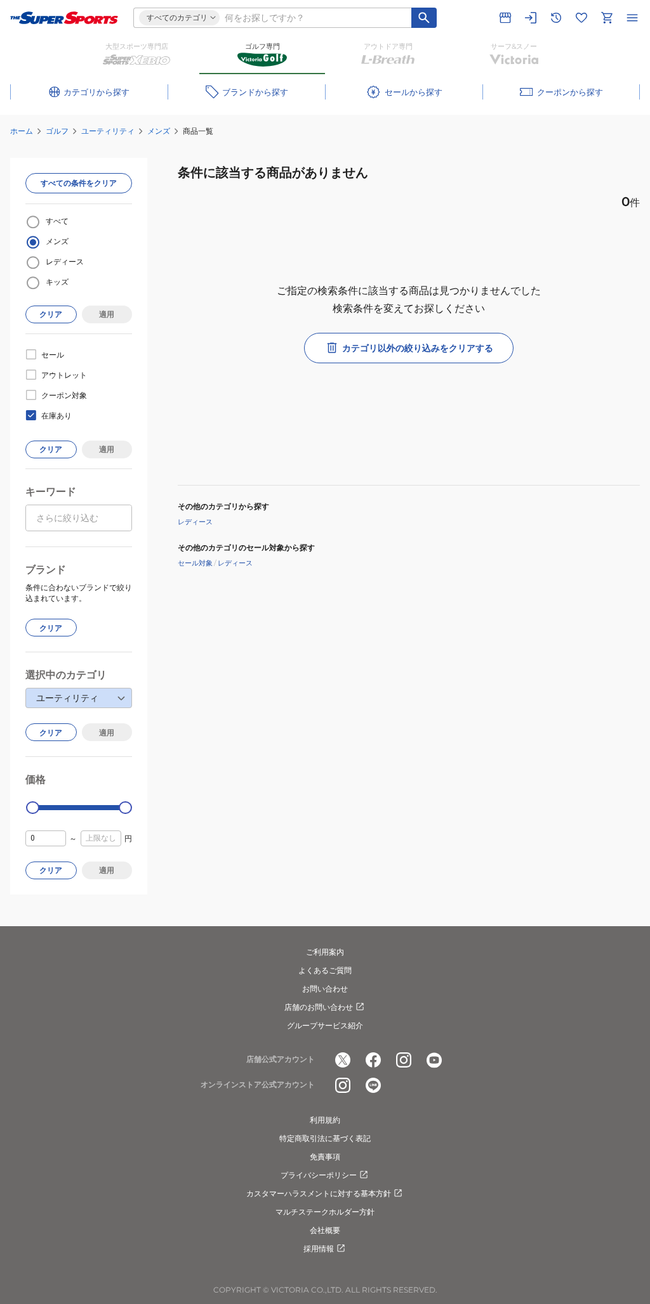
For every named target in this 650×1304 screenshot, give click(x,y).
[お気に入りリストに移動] (581, 17)
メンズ (158, 131)
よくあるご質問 (325, 970)
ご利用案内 (325, 952)
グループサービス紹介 (325, 1025)
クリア (50, 314)
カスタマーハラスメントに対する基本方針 (318, 1193)
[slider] (32, 808)
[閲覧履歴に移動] (556, 18)
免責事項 (325, 1156)
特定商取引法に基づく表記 (325, 1138)
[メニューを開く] (632, 18)
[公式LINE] (373, 1085)
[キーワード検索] (424, 18)
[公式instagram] (403, 1060)
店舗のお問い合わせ (318, 1007)
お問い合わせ (325, 988)
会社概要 (325, 1230)
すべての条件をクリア (79, 183)
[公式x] (342, 1060)
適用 (106, 314)
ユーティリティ (108, 131)
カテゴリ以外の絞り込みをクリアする (417, 348)
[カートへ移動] (606, 17)
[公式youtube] (434, 1060)
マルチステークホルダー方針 (325, 1212)
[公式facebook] (373, 1060)
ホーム (21, 131)
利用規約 (325, 1120)
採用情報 (318, 1248)
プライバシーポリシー (319, 1175)
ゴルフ (57, 131)
